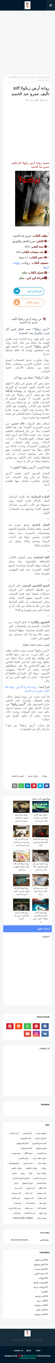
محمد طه (42, 1203)
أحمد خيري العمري (39, 1143)
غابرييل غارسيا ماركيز (21, 1178)
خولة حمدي (42, 1163)
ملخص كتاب (41, 1208)
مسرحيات (17, 1203)
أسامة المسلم (26, 1148)
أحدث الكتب (13, 1133)
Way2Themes (30, 1356)
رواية (31, 1173)
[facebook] (45, 1026)
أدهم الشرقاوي (22, 1143)
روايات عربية (33, 776)
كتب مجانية (42, 1198)
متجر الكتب (15, 1198)
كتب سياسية (41, 1193)
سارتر (14, 1173)
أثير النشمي (27, 1133)
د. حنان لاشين (28, 1163)
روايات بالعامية (31, 1168)
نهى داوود (42, 1213)
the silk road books (19, 1240)
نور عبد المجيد (29, 1213)
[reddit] (18, 1026)
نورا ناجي (16, 1213)
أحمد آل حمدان (40, 1138)
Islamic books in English (23, 1218)
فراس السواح (27, 1183)
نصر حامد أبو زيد (15, 1208)
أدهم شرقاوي (41, 1148)
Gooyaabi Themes (27, 1358)
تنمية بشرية (16, 1153)
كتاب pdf (42, 1188)
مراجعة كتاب (30, 1203)
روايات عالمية (16, 1168)
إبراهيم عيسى (41, 1133)
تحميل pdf (29, 1153)
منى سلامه (29, 1208)
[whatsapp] (27, 1026)
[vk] (45, 1034)
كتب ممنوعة (29, 1198)
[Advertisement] (27, 42)
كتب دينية (18, 1188)
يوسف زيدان (41, 1218)
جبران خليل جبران (39, 1158)
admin (45, 100)
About (28, 1351)
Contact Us (18, 1351)
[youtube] (27, 1034)
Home (38, 1351)
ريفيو (23, 1173)
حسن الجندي (23, 1158)
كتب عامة (29, 1193)
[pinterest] (36, 1026)
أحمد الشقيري (25, 1138)
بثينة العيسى (41, 1153)
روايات (32, 77)
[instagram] (36, 1034)
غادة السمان (41, 1183)
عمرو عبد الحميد (18, 776)
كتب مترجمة (16, 1193)
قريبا (16, 1183)
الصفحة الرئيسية (43, 77)
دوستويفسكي (14, 1163)
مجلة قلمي (44, 1240)
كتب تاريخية (30, 1188)
